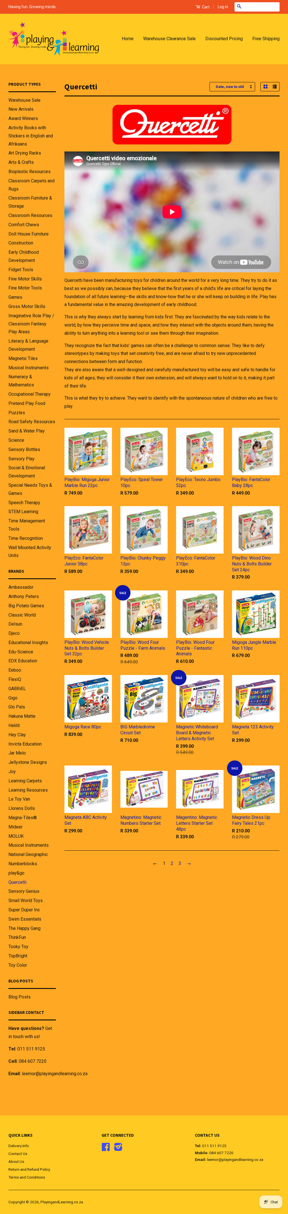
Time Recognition (25, 538)
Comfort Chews (23, 224)
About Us (16, 1161)
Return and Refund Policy (29, 1169)
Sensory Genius (23, 891)
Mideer (15, 827)
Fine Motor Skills (25, 279)
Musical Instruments (28, 367)
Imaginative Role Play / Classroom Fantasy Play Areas (31, 324)
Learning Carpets (25, 780)
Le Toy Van (19, 799)
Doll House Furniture (28, 234)
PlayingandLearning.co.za (61, 1202)
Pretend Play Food (26, 403)
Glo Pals (16, 707)
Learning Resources (28, 790)
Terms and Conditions (26, 1177)
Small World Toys (25, 900)
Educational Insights (28, 642)
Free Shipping (266, 38)
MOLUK (16, 836)
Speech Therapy (24, 502)
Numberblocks (22, 863)
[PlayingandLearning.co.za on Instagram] (118, 1149)
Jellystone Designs (27, 762)
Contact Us (17, 1153)
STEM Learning (23, 511)
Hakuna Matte (21, 716)
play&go (16, 873)
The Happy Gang (24, 928)
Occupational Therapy (29, 394)
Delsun (15, 624)
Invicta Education (25, 744)
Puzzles (16, 412)
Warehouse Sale (24, 100)
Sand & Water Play (26, 431)
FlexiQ (14, 679)
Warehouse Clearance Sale (169, 38)
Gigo (12, 698)
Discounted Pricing (224, 38)
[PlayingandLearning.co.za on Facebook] (106, 1149)
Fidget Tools (20, 269)
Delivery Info (18, 1145)
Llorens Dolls (21, 808)
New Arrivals (20, 109)
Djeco (14, 633)
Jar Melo (17, 753)
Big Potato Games (26, 605)
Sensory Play (21, 458)
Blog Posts (19, 997)
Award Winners (23, 118)
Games (15, 297)
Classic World (22, 615)
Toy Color (17, 965)
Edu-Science (20, 651)
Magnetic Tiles (23, 358)
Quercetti (17, 882)
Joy (12, 771)
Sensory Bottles (24, 449)
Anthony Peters (23, 596)
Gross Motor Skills (26, 306)
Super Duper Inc (24, 909)
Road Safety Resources (31, 421)
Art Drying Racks (24, 153)
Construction (20, 243)
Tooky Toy (18, 946)
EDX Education (22, 660)
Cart (205, 7)
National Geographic (28, 854)
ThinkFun (17, 937)
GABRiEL (17, 688)
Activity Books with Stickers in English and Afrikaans (30, 136)
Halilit (14, 725)
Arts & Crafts (21, 162)
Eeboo (14, 670)
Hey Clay (17, 734)
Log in (223, 6)
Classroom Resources (30, 215)
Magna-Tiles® (22, 817)
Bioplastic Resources (29, 171)
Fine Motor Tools (25, 288)
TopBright (17, 956)
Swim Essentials (24, 919)
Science (16, 440)
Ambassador (20, 587)
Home (128, 38)
